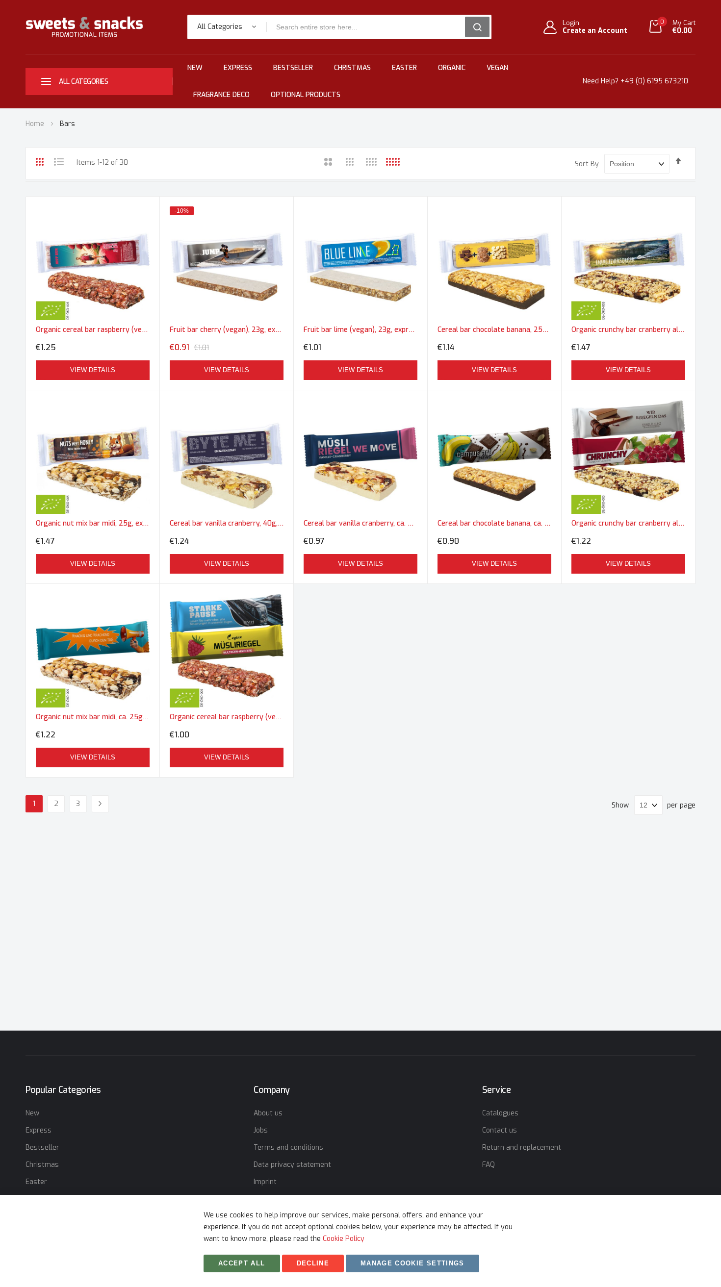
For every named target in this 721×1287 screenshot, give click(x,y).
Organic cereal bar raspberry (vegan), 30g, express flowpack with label (93, 329)
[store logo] (84, 27)
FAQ (488, 1164)
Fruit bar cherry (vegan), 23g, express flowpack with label (226, 329)
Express (238, 68)
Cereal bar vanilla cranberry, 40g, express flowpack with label (226, 523)
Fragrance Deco (221, 95)
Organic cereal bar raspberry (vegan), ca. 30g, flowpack (226, 717)
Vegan (497, 68)
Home (36, 123)
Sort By (587, 164)
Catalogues (500, 1113)
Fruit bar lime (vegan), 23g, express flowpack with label (360, 329)
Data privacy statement (292, 1164)
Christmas (352, 68)
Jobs (261, 1130)
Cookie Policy (343, 1238)
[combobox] (369, 27)
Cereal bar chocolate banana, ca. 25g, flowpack (494, 523)
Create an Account (595, 30)
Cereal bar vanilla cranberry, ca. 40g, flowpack (360, 523)
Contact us (499, 1130)
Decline (313, 1263)
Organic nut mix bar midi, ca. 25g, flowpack (93, 717)
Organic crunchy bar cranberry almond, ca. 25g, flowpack (628, 523)
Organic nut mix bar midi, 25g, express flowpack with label (93, 523)
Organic (451, 68)
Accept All (241, 1263)
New (195, 68)
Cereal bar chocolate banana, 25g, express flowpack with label (494, 329)
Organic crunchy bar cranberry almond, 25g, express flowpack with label (628, 329)
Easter (404, 68)
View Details (92, 370)
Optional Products (305, 95)
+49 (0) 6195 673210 (654, 81)
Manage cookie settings (412, 1263)
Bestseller (293, 68)
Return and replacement (521, 1147)
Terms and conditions (288, 1147)
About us (268, 1113)
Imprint (265, 1181)
